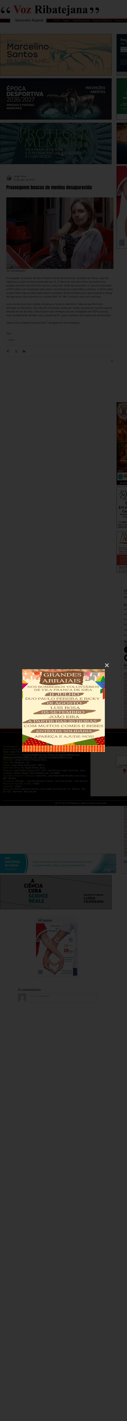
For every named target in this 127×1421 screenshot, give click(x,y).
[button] (107, 665)
